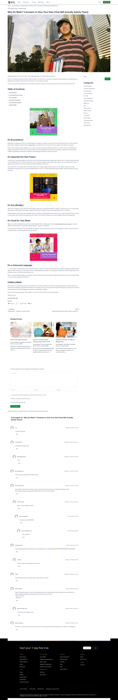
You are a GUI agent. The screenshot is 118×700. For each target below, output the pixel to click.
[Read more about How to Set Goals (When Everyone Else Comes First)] (43, 329)
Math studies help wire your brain (63, 224)
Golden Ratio (32, 145)
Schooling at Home (88, 120)
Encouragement (22, 342)
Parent (21, 672)
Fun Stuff (86, 95)
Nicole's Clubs (87, 108)
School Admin (23, 679)
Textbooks (62, 661)
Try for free (87, 648)
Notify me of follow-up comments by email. (21, 398)
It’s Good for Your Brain (14, 100)
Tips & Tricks (87, 122)
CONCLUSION (12, 105)
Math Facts (86, 103)
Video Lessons (23, 657)
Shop (61, 666)
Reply (17, 434)
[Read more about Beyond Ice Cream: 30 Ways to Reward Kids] (66, 329)
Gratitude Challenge (88, 100)
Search (85, 76)
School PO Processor (24, 682)
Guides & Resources (64, 657)
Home (19, 2)
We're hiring (83, 659)
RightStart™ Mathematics (45, 664)
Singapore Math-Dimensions (46, 659)
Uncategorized (87, 125)
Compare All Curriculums (45, 666)
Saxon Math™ (43, 657)
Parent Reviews (63, 669)
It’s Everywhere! (13, 92)
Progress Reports (24, 661)
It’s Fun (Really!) (13, 97)
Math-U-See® (43, 661)
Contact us (82, 664)
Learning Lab (43, 674)
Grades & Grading (88, 98)
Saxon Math (86, 115)
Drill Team (42, 672)
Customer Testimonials (89, 88)
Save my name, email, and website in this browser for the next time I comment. (29, 394)
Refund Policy (41, 689)
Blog (61, 664)
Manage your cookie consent (52, 689)
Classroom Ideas (14, 342)
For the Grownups (45, 344)
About (81, 657)
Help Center (41, 2)
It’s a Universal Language (15, 102)
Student (21, 674)
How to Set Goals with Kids (18, 339)
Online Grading (87, 110)
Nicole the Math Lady (13, 298)
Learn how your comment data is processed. (37, 411)
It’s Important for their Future (15, 95)
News (85, 105)
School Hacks (67, 344)
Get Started (106, 2)
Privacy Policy (32, 689)
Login (99, 2)
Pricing (34, 2)
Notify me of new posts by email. (19, 402)
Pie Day (86, 113)
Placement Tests (63, 659)
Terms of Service (23, 689)
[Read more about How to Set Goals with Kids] (20, 329)
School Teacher (23, 677)
